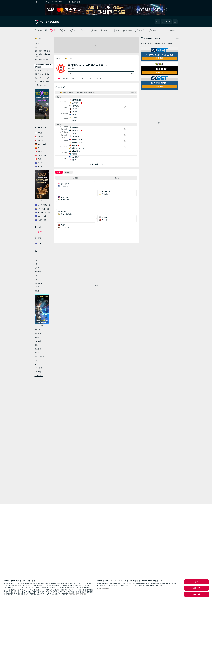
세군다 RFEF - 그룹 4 (42, 81)
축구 (60, 58)
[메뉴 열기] (175, 21)
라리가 (37, 44)
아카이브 (98, 78)
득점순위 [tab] (68, 172)
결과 (72, 78)
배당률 (65, 78)
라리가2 (37, 47)
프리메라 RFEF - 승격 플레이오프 (43, 66)
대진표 (89, 78)
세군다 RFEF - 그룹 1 (42, 70)
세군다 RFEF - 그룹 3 (42, 78)
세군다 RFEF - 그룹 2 (42, 74)
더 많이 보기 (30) (40, 85)
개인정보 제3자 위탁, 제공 (78, 594)
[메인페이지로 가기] (52, 22)
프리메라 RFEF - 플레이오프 (43, 60)
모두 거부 (196, 588)
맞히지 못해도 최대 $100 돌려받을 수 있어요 (157, 44)
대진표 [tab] (59, 172)
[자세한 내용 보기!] (96, 101)
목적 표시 (196, 594)
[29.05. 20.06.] (102, 71)
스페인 (70, 58)
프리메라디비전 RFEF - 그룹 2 (43, 55)
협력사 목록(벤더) (103, 588)
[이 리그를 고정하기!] (107, 65)
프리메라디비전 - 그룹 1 (43, 51)
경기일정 (81, 78)
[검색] (157, 21)
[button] (136, 71)
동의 (196, 582)
